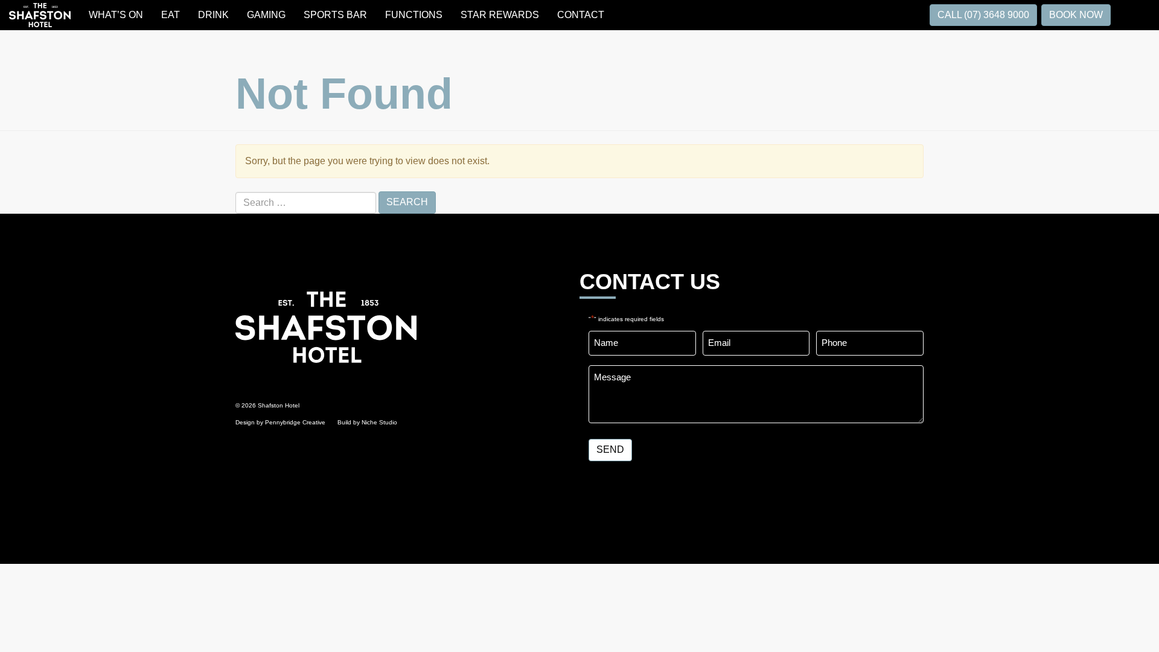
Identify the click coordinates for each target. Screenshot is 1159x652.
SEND (610, 449)
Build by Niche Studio (367, 422)
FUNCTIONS (413, 15)
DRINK (213, 15)
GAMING (266, 15)
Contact (580, 15)
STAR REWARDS (500, 15)
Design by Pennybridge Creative (280, 422)
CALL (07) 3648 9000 (983, 15)
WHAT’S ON (116, 15)
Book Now (1076, 15)
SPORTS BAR (335, 15)
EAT (170, 15)
